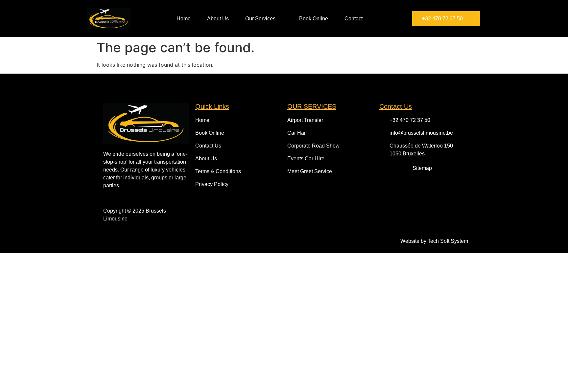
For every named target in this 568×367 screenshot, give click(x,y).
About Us (218, 18)
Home (184, 18)
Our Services (260, 18)
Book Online (313, 18)
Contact (353, 18)
